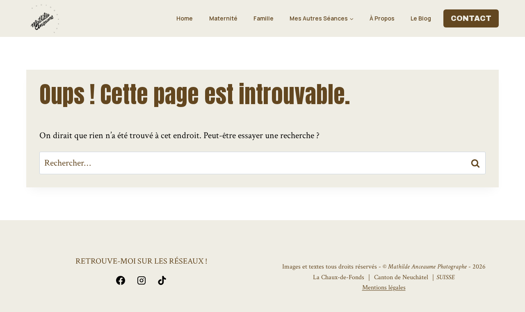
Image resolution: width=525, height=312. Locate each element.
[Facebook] (121, 280)
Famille (263, 18)
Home (184, 18)
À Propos (382, 18)
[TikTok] (162, 280)
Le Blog (421, 18)
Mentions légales (384, 287)
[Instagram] (141, 280)
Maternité (223, 18)
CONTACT (471, 18)
